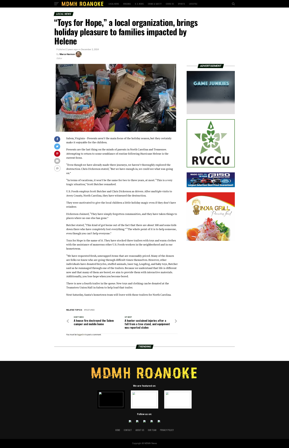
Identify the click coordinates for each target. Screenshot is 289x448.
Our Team (152, 430)
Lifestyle (193, 3)
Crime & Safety (155, 3)
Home (117, 430)
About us (139, 430)
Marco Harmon (67, 54)
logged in (81, 335)
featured (90, 310)
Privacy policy (167, 430)
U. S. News (139, 3)
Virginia (127, 3)
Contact (128, 430)
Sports (181, 3)
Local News (114, 3)
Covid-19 (170, 3)
